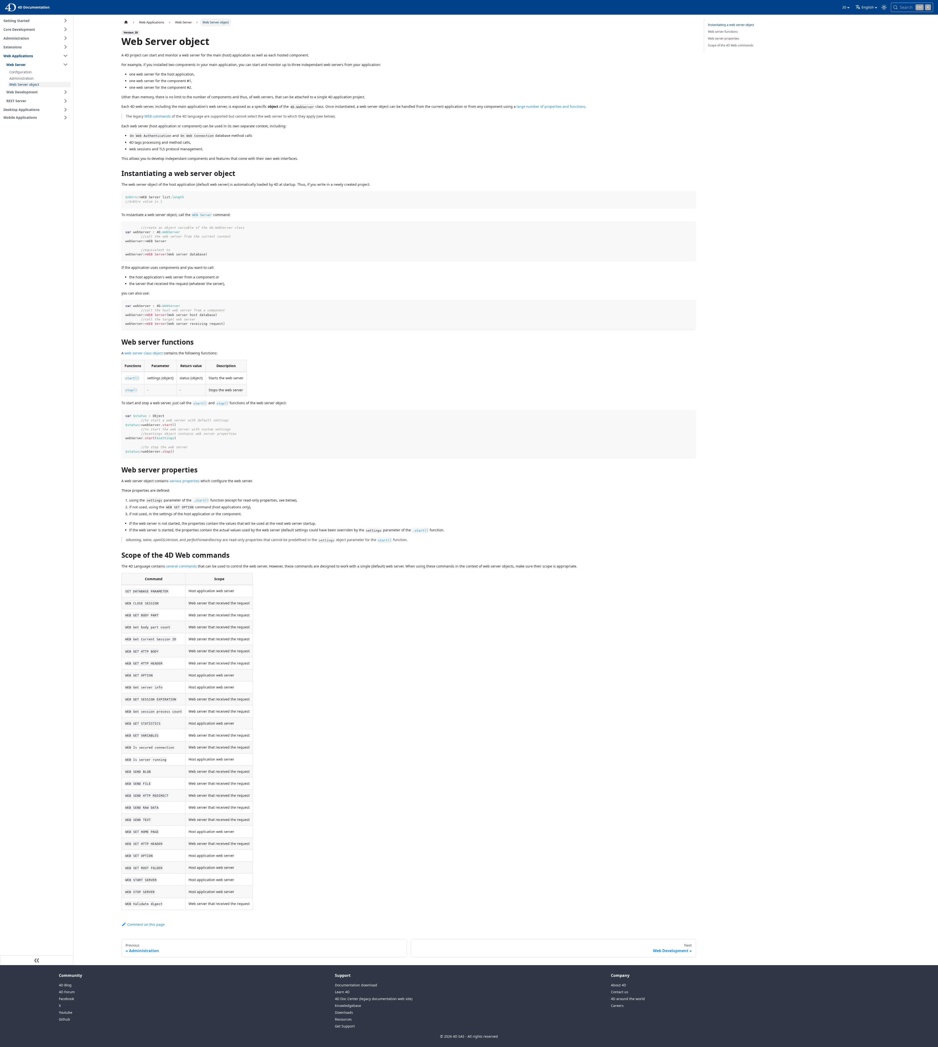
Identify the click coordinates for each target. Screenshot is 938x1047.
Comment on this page (146, 924)
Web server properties (723, 38)
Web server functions (723, 32)
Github (64, 1019)
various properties (185, 481)
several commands (181, 566)
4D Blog (65, 985)
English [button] (868, 7)
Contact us (619, 992)
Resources (343, 1019)
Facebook (66, 998)
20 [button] (844, 7)
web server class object (144, 353)
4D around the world (628, 998)
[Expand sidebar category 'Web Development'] (65, 92)
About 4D (618, 985)
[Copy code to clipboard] (690, 197)
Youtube (65, 1012)
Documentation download (356, 985)
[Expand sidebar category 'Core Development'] (65, 29)
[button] (36, 117)
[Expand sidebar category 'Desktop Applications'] (65, 110)
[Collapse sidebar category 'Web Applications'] (65, 56)
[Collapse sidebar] (36, 960)
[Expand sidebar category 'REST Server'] (65, 101)
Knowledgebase (348, 1005)
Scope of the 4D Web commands (730, 45)
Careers (617, 1005)
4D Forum (67, 992)
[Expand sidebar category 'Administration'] (65, 38)
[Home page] (126, 22)
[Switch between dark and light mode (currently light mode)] (884, 7)
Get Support (345, 1026)
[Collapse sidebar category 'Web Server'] (65, 64)
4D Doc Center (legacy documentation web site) (373, 998)
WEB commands (157, 116)
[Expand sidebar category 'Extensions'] (65, 47)
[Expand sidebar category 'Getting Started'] (65, 20)
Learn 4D (342, 992)
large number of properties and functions (551, 106)
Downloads (344, 1012)
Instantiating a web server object (731, 25)
